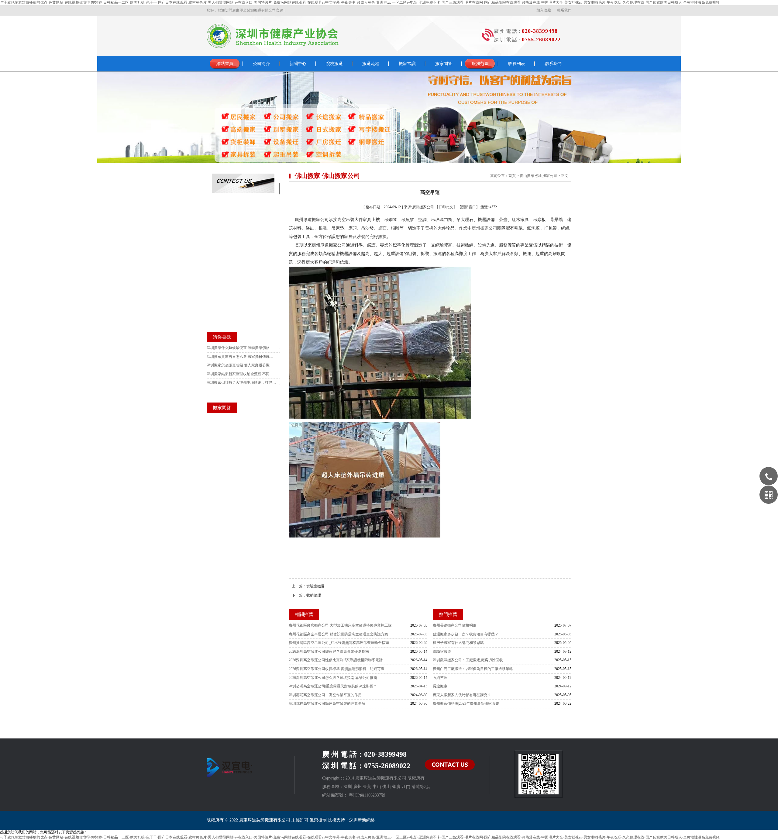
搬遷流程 (370, 63)
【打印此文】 (446, 207)
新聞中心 (297, 63)
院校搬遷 (334, 63)
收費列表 (516, 63)
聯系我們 (564, 10)
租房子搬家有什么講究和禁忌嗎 (458, 643)
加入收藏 (543, 10)
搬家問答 (443, 63)
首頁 (512, 176)
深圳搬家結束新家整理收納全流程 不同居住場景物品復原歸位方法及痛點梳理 (242, 374)
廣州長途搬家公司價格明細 (455, 625)
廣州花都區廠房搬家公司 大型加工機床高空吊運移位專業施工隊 (340, 625)
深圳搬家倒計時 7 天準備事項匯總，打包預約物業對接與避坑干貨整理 (242, 382)
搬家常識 (407, 63)
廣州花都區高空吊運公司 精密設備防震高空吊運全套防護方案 (338, 634)
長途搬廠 (440, 686)
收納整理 (313, 595)
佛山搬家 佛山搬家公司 (538, 176)
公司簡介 (261, 63)
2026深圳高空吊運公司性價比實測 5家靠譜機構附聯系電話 (336, 660)
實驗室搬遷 (315, 586)
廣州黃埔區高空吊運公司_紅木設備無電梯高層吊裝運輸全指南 (339, 643)
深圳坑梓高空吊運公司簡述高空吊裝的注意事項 (327, 703)
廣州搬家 (480, 228)
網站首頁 (224, 63)
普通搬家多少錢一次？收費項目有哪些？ (465, 634)
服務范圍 (480, 63)
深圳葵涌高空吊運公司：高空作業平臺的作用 (325, 695)
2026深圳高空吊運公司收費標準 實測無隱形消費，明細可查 (336, 669)
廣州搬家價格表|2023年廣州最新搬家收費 (466, 703)
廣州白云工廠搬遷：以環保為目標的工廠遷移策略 (473, 669)
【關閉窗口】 (469, 207)
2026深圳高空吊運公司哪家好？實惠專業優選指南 (329, 651)
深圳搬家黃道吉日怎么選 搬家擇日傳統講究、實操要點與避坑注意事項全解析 (242, 356)
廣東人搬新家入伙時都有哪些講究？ (462, 695)
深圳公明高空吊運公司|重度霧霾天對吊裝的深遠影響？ (333, 686)
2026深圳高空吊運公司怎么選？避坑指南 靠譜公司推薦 (333, 678)
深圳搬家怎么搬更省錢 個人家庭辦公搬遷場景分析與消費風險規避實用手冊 (242, 365)
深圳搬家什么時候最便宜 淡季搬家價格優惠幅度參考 (242, 348)
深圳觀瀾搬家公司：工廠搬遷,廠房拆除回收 (468, 660)
